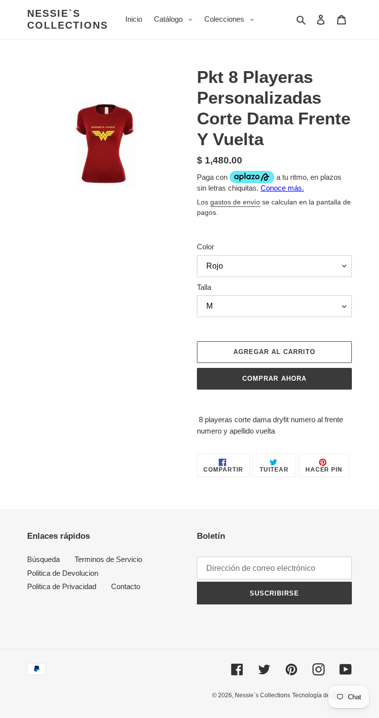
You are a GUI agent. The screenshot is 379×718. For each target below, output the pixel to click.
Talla (204, 287)
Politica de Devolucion (62, 573)
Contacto (125, 586)
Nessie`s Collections (67, 19)
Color (205, 246)
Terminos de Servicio (108, 559)
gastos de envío (235, 202)
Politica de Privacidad (61, 586)
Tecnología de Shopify (322, 695)
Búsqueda (43, 559)
